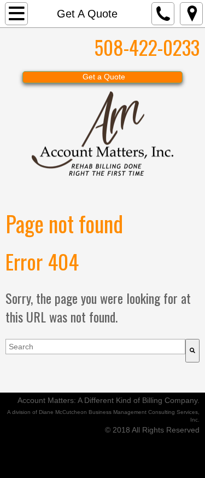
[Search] (192, 350)
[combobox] (95, 346)
